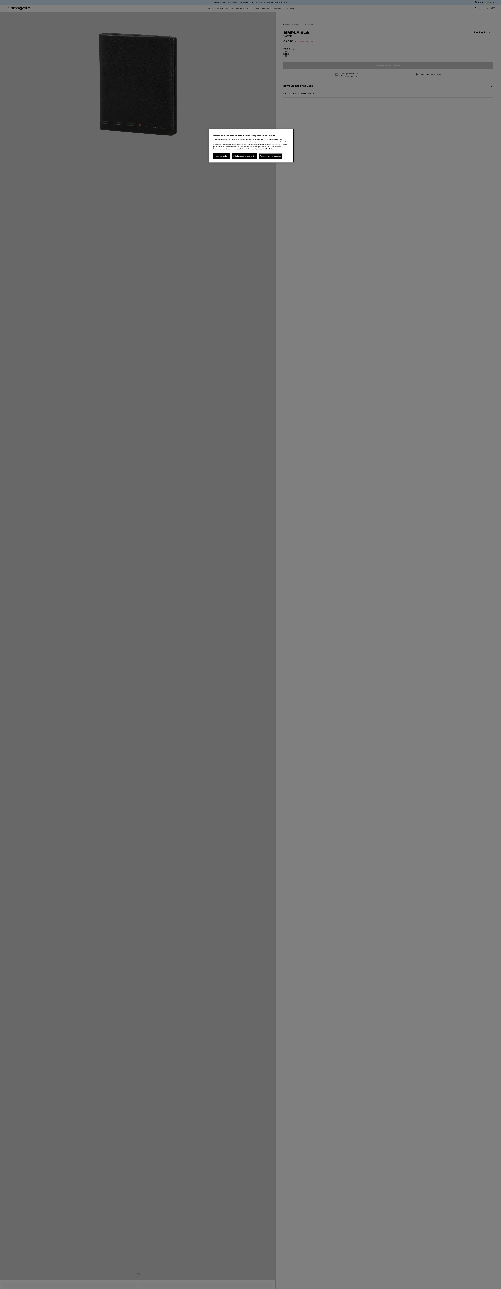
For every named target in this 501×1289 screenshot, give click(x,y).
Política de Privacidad (248, 149)
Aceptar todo (221, 156)
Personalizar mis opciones (270, 156)
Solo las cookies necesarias (244, 156)
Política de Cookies (270, 149)
